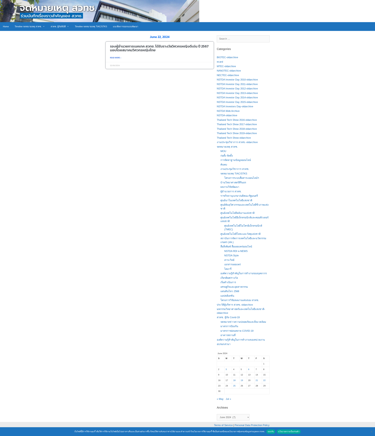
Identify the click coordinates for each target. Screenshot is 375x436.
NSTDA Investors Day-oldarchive (235, 106)
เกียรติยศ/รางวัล (229, 278)
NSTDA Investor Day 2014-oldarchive (237, 97)
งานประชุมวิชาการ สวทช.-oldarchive (237, 142)
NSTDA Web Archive (228, 111)
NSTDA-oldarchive (227, 115)
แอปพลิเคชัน (227, 295)
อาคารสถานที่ (228, 335)
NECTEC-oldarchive (228, 75)
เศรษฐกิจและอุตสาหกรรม (234, 286)
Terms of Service (223, 425)
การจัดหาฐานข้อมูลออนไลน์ (235, 160)
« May (220, 399)
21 (257, 380)
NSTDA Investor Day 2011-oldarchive (237, 84)
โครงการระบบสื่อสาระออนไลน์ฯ (241, 178)
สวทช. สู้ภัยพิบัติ (58, 26)
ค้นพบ (223, 164)
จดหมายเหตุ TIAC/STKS (233, 173)
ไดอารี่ (227, 269)
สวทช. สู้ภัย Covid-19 (228, 317)
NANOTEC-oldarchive (229, 70)
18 (234, 380)
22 (264, 380)
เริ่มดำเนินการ (228, 282)
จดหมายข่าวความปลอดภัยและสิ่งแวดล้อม (243, 322)
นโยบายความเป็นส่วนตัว (288, 431)
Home (6, 26)
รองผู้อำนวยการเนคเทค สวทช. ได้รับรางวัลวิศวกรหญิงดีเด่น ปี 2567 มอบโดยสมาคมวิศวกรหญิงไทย (159, 48)
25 (234, 386)
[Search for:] (243, 38)
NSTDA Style (231, 255)
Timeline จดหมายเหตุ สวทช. (28, 26)
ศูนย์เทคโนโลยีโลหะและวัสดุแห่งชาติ (240, 234)
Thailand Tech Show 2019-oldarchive (237, 133)
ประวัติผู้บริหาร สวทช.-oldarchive (235, 304)
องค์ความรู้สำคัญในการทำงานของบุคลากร (243, 273)
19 (242, 380)
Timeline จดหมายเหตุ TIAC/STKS (91, 26)
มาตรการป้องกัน (229, 326)
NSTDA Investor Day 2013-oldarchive (237, 93)
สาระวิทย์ (229, 260)
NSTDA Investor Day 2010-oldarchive (237, 79)
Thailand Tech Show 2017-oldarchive (237, 124)
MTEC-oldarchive (226, 66)
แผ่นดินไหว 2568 (229, 291)
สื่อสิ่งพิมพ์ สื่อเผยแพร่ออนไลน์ (236, 246)
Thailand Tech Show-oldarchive (234, 137)
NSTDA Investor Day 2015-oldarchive (237, 102)
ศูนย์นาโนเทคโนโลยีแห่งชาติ (236, 200)
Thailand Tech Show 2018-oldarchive (237, 129)
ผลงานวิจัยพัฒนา (229, 187)
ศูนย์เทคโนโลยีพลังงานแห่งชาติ (237, 213)
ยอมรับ (271, 431)
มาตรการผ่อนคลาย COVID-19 (236, 330)
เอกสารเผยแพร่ (232, 264)
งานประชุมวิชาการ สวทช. (234, 169)
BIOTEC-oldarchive (227, 57)
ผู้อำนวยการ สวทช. (231, 191)
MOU (223, 151)
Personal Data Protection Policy (252, 425)
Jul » (228, 399)
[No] (371, 431)
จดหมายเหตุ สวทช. (227, 146)
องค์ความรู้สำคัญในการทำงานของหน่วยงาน (241, 339)
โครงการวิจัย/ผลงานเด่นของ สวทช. (239, 300)
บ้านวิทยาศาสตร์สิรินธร (233, 182)
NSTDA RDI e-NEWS (236, 251)
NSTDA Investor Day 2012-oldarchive (237, 88)
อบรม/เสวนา (224, 344)
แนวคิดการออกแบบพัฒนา (125, 26)
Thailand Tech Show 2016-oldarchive (237, 120)
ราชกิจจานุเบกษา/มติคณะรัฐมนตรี (239, 195)
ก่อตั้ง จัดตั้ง (226, 155)
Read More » (115, 58)
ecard (220, 61)
